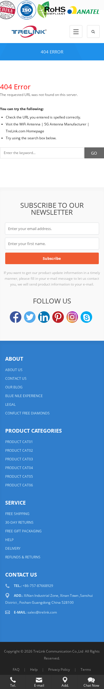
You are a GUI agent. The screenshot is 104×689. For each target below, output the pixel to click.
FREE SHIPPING (17, 513)
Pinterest (58, 317)
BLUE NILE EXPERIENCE (24, 395)
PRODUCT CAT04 (19, 467)
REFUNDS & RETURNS (22, 557)
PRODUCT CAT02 (19, 450)
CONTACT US (16, 378)
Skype (86, 317)
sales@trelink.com (42, 612)
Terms (86, 669)
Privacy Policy (59, 669)
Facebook (15, 317)
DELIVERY (13, 548)
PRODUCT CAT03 (19, 459)
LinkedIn (44, 317)
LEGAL (10, 404)
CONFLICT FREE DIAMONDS (27, 413)
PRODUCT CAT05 (19, 476)
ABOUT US (14, 369)
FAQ (16, 669)
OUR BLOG (14, 387)
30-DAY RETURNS (19, 522)
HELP (9, 539)
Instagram (72, 317)
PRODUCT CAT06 (19, 485)
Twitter (30, 317)
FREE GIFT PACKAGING (23, 531)
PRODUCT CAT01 (19, 441)
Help (34, 669)
